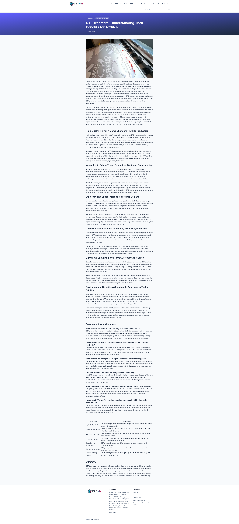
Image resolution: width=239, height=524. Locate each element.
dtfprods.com (95, 519)
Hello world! (112, 512)
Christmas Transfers (141, 4)
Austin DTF (114, 4)
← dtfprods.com (90, 18)
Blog (121, 4)
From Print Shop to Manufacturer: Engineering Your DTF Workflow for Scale (119, 507)
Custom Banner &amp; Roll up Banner (159, 4)
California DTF (128, 4)
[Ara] (169, 10)
